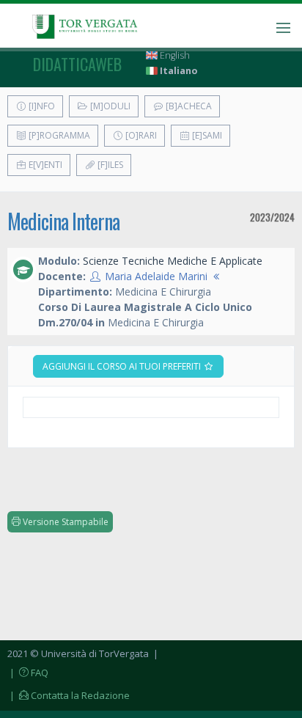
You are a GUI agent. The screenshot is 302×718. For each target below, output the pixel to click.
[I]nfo (40, 106)
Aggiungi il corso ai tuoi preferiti (123, 366)
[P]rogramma (58, 135)
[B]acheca (187, 106)
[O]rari (140, 135)
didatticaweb (77, 64)
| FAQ (27, 672)
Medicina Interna (63, 221)
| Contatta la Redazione (68, 695)
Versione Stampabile (64, 522)
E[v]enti (44, 164)
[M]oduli (109, 106)
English (174, 55)
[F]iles (109, 164)
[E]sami (206, 135)
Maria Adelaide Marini (156, 276)
